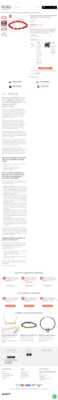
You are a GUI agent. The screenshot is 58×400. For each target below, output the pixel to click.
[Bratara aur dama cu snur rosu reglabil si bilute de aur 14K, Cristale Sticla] (18, 24)
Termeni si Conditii (6, 373)
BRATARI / (7, 12)
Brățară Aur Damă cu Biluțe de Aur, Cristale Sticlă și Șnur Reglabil (47, 298)
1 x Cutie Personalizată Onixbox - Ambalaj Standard (54, 47)
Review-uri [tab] (11, 93)
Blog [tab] (17, 93)
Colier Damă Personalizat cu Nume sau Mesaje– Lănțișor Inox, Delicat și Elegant (10, 278)
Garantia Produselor (25, 375)
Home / (3, 12)
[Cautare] (38, 7)
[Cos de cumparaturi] (54, 7)
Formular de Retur (24, 376)
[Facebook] (27, 354)
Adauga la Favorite (35, 77)
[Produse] (44, 8)
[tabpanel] (18, 24)
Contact (3, 378)
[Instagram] (30, 354)
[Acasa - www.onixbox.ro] (6, 7)
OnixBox (32, 21)
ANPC (22, 378)
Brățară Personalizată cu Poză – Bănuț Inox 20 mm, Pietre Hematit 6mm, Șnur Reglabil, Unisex (48, 278)
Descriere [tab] (4, 94)
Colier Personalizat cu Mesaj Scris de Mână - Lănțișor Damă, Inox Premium (29, 278)
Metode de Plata (24, 371)
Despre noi (4, 371)
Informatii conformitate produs (8, 265)
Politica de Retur (24, 373)
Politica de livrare (5, 376)
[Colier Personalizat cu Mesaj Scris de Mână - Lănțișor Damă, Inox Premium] (10, 325)
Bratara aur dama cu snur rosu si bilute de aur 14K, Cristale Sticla (10, 298)
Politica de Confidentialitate (9, 362)
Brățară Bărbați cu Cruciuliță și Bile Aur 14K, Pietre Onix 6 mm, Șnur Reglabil (29, 298)
